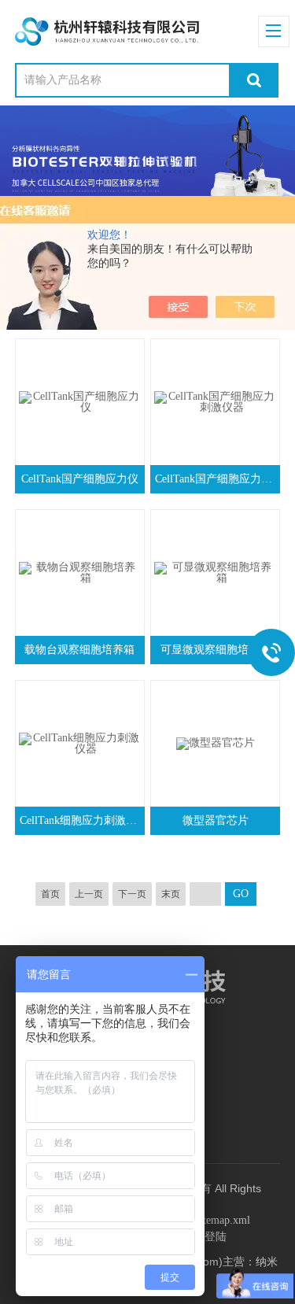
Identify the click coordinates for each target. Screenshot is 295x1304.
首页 (50, 894)
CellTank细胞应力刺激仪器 (81, 820)
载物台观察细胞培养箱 (79, 650)
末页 (170, 894)
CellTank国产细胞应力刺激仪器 (216, 479)
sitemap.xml (223, 1220)
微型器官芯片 (216, 820)
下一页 (132, 894)
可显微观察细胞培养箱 (215, 650)
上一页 (89, 894)
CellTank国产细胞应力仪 (79, 479)
